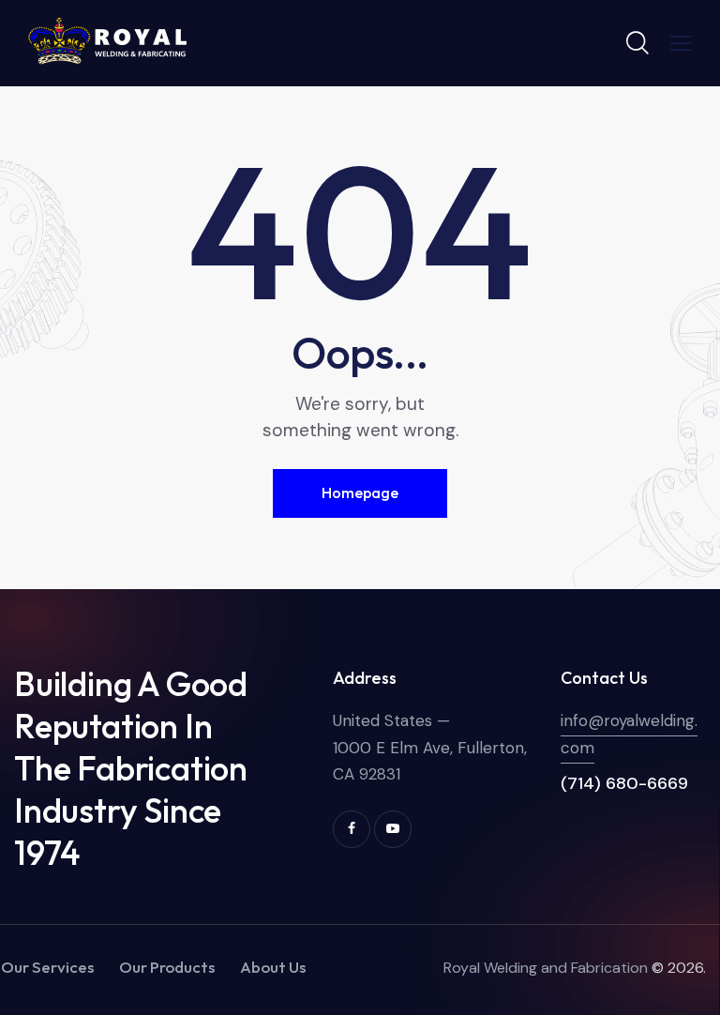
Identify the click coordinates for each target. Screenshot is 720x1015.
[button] (681, 42)
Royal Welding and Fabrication (545, 967)
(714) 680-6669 (624, 783)
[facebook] (351, 829)
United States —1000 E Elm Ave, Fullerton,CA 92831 (430, 746)
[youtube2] (393, 829)
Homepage (360, 492)
